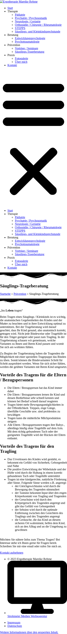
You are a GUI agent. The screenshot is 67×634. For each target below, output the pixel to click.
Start (10, 8)
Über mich (21, 61)
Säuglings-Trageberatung (29, 51)
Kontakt (12, 65)
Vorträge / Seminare (26, 48)
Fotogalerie (21, 58)
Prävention (20, 293)
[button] (33, 138)
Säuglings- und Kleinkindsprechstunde (37, 31)
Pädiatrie (20, 14)
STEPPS (20, 28)
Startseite (5, 293)
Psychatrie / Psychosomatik (31, 18)
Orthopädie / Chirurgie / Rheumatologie (38, 24)
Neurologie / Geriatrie (28, 21)
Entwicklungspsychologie (30, 38)
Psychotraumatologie (27, 41)
